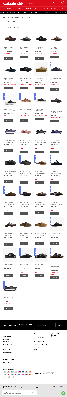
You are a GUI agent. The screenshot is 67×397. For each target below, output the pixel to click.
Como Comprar (7, 352)
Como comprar (7, 333)
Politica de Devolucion (6, 340)
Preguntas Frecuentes (9, 359)
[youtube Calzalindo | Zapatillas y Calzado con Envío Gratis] (58, 334)
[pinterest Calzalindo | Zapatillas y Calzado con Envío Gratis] (55, 336)
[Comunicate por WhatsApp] (63, 393)
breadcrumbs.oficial (13, 17)
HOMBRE (28, 9)
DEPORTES (44, 9)
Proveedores (7, 362)
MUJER (20, 9)
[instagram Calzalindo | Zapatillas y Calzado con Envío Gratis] (52, 334)
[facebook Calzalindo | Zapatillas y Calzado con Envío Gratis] (55, 334)
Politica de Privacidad (9, 356)
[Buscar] (53, 3)
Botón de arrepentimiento (42, 387)
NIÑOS (36, 9)
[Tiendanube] (58, 386)
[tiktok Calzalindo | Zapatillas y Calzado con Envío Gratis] (52, 336)
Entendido (19, 393)
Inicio (4, 17)
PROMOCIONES (11, 9)
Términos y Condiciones (7, 348)
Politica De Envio (8, 344)
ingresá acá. (31, 387)
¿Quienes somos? (8, 336)
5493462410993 (39, 338)
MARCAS (53, 9)
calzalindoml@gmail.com (41, 344)
